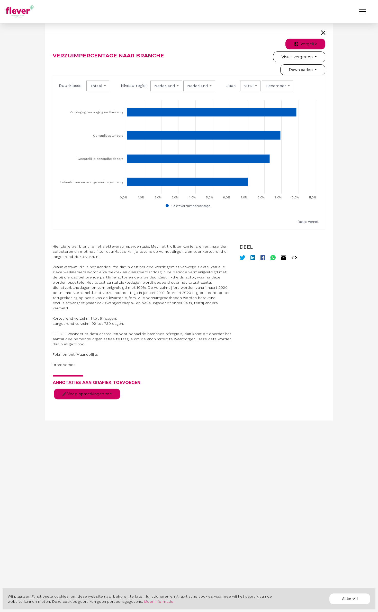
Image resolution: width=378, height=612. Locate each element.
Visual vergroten (298, 57)
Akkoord (350, 599)
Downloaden (301, 69)
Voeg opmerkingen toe (89, 394)
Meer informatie (159, 601)
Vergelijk (308, 44)
